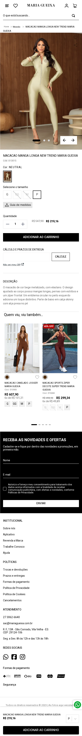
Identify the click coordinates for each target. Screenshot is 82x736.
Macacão (16, 27)
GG (14, 404)
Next (73, 140)
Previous (64, 140)
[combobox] (41, 15)
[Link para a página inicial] (6, 27)
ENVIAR (41, 503)
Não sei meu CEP (12, 264)
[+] (22, 224)
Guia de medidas (20, 204)
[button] (7, 194)
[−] (7, 224)
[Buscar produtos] (73, 15)
